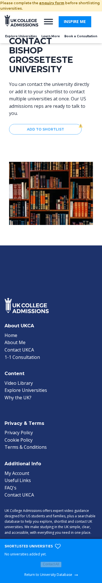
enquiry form (51, 3)
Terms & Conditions (26, 447)
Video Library (19, 383)
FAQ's (10, 488)
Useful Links (18, 480)
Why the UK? (18, 397)
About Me (15, 342)
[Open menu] (48, 21)
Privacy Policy (19, 432)
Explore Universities (21, 36)
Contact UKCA (19, 350)
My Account (17, 473)
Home (11, 335)
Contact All (51, 564)
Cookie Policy (19, 440)
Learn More (50, 36)
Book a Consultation (80, 36)
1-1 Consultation (22, 357)
